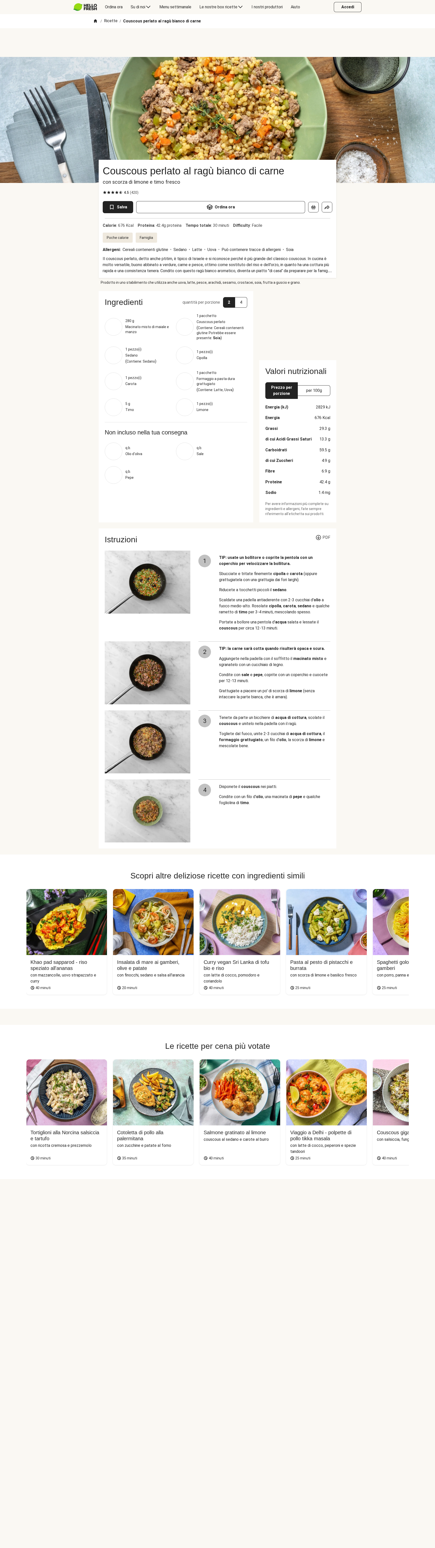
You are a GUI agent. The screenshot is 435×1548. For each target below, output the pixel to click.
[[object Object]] (313, 207)
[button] (176, 302)
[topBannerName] (217, 42)
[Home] (95, 21)
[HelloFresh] (85, 7)
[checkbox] (105, 193)
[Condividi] (327, 207)
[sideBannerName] (298, 322)
